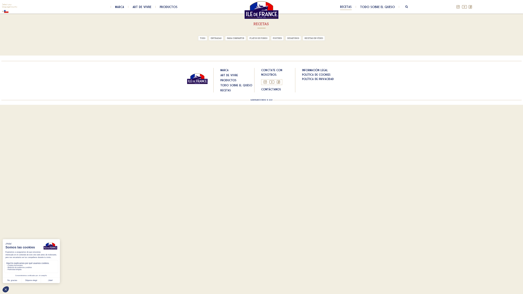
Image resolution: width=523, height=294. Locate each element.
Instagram (458, 7)
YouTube (464, 7)
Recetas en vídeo (314, 38)
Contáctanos (271, 89)
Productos (168, 7)
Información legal (315, 70)
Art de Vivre (142, 7)
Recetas (346, 7)
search (408, 7)
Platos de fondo (258, 38)
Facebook (470, 7)
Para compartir (235, 38)
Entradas (216, 38)
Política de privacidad (318, 79)
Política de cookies (316, 74)
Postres (277, 38)
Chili (11, 11)
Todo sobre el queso (377, 7)
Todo (202, 38)
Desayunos (293, 38)
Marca (119, 7)
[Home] (261, 10)
